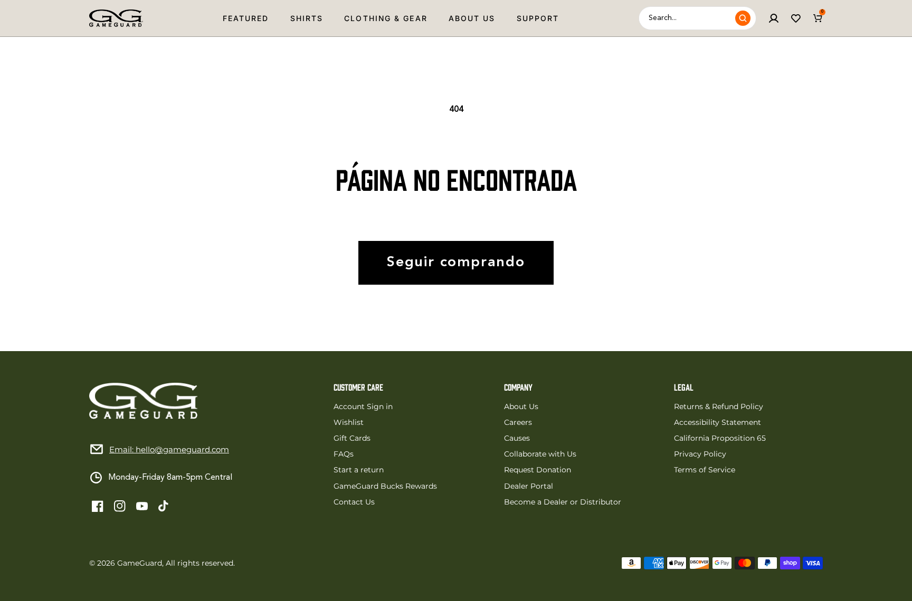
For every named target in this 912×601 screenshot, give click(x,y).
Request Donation (537, 469)
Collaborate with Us (540, 454)
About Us (472, 18)
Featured (246, 18)
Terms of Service (704, 469)
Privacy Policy (700, 454)
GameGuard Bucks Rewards (385, 486)
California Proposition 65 (720, 438)
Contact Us (354, 502)
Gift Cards (352, 438)
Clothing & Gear (386, 18)
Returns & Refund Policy (718, 406)
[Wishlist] (796, 18)
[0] (818, 18)
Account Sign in (363, 406)
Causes (517, 438)
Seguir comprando (456, 263)
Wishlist (349, 422)
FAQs (344, 454)
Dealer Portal (528, 486)
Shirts (307, 18)
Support (538, 18)
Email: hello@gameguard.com (169, 449)
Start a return (359, 469)
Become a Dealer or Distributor (562, 502)
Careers (518, 422)
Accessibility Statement (717, 422)
